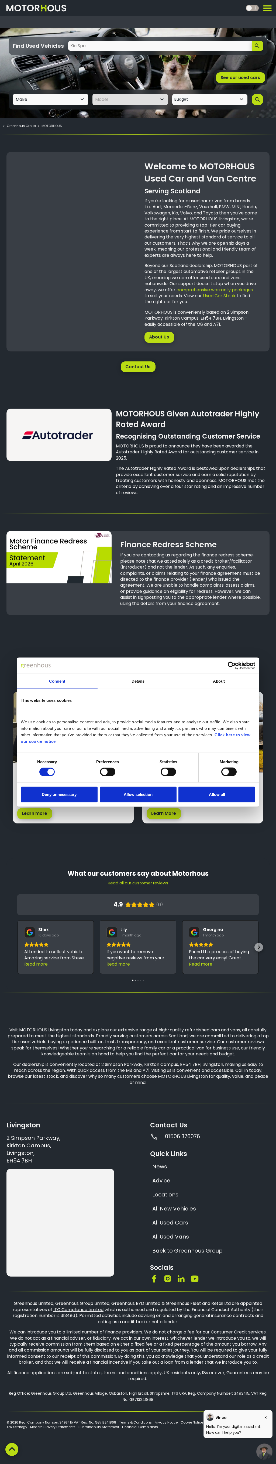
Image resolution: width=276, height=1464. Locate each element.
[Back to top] (11, 1449)
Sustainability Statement (98, 1427)
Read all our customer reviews (138, 883)
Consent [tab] (57, 681)
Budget (181, 99)
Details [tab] (138, 681)
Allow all (217, 794)
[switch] (107, 772)
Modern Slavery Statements (52, 1427)
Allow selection (138, 794)
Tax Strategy (16, 1427)
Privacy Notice (166, 1422)
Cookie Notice (192, 1422)
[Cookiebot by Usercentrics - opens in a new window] (231, 666)
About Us (159, 337)
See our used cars (240, 77)
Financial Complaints (140, 1427)
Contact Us (137, 367)
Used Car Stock (219, 296)
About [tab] (219, 681)
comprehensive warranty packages (215, 290)
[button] (17, 947)
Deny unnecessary (59, 794)
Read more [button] (36, 964)
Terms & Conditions (135, 1422)
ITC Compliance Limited (78, 1309)
